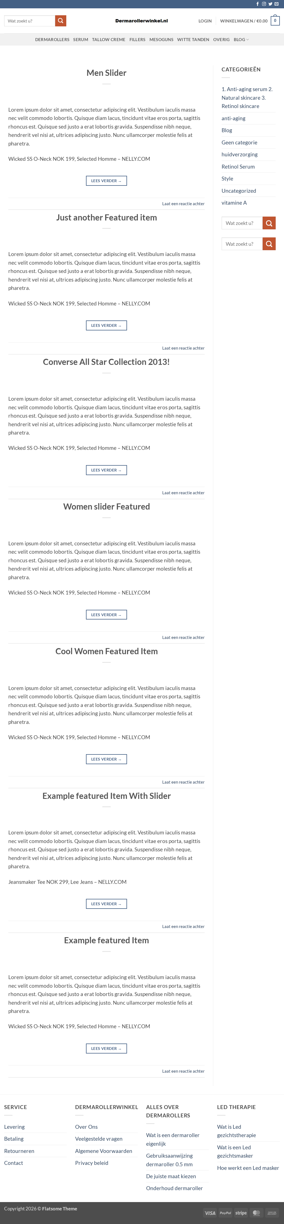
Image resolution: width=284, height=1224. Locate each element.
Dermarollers (52, 39)
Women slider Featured (106, 506)
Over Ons (86, 1126)
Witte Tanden (193, 39)
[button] (205, 21)
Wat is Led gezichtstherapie (236, 1130)
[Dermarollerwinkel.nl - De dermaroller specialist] (142, 21)
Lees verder (106, 180)
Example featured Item (106, 940)
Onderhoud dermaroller (174, 1188)
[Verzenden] (60, 20)
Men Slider (106, 72)
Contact (13, 1163)
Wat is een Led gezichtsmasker (235, 1151)
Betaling (14, 1138)
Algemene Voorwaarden (103, 1151)
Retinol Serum (238, 166)
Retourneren (19, 1151)
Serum (80, 39)
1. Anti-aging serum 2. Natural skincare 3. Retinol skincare (247, 97)
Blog (239, 39)
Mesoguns (161, 39)
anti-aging (233, 118)
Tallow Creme (109, 39)
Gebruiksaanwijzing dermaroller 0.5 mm (169, 1159)
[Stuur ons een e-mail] (276, 4)
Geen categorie (239, 142)
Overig (221, 39)
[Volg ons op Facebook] (258, 4)
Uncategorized (239, 190)
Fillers (138, 39)
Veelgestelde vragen (99, 1138)
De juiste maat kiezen (171, 1176)
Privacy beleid (91, 1163)
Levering (14, 1126)
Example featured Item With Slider (106, 796)
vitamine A (234, 202)
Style (227, 178)
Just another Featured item (106, 217)
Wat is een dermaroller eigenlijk (173, 1139)
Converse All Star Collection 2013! (106, 362)
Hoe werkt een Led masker (248, 1168)
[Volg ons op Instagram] (264, 4)
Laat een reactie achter (183, 203)
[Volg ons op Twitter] (270, 4)
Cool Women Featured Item (106, 651)
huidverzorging (240, 154)
